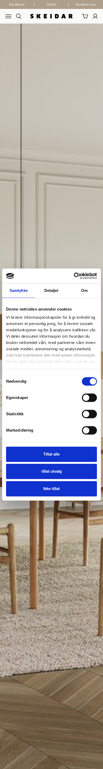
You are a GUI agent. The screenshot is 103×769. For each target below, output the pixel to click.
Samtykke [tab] (19, 290)
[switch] (89, 397)
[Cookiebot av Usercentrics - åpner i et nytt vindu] (74, 275)
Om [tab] (84, 290)
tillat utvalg (51, 471)
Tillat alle (51, 454)
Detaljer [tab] (51, 290)
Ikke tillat (51, 488)
